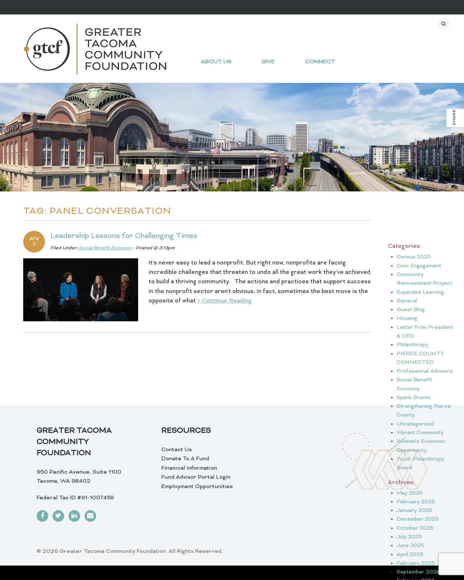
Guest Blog (411, 309)
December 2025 (418, 519)
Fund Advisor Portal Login (196, 477)
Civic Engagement (419, 266)
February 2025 (416, 563)
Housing (407, 318)
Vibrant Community (420, 432)
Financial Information (189, 468)
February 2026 (416, 502)
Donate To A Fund (185, 458)
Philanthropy (412, 345)
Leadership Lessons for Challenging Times (123, 236)
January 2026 (414, 510)
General (407, 301)
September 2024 (418, 572)
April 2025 (410, 554)
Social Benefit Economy (105, 248)
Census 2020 (414, 257)
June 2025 (410, 545)
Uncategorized (415, 424)
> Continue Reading (224, 301)
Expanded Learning (420, 292)
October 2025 (415, 528)
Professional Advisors (425, 371)
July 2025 (409, 537)
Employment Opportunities (197, 486)
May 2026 (410, 493)
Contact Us (176, 449)
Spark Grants (414, 397)
